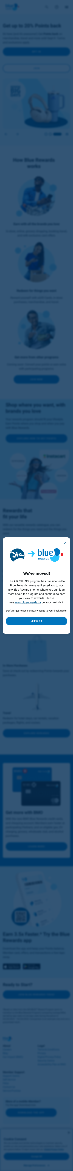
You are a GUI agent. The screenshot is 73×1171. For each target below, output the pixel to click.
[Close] (65, 542)
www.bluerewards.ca (28, 602)
